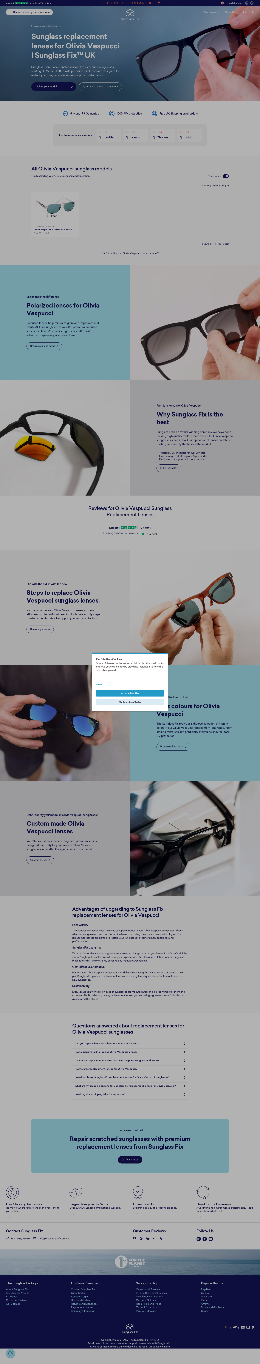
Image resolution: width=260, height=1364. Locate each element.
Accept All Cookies (130, 693)
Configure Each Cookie (130, 702)
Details (99, 685)
